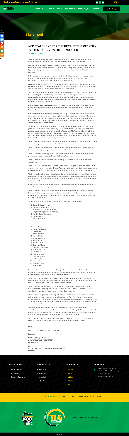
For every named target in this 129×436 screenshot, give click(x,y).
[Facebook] (2, 36)
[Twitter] (2, 40)
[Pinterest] (2, 43)
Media (58, 9)
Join (88, 9)
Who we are (47, 9)
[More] (2, 55)
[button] (115, 2)
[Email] (2, 51)
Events (80, 9)
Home (37, 9)
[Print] (2, 47)
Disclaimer (58, 435)
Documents (69, 9)
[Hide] (1, 58)
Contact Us (96, 9)
